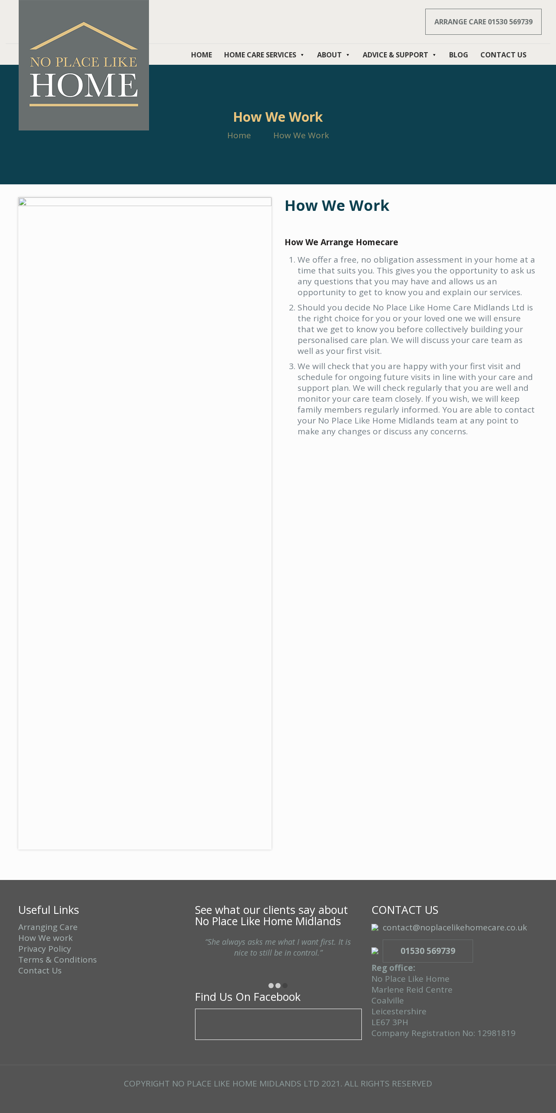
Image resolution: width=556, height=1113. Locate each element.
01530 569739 (427, 950)
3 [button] (285, 985)
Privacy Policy (44, 948)
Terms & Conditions (57, 959)
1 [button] (271, 985)
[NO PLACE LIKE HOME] (84, 65)
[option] (278, 955)
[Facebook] (277, 1099)
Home (239, 135)
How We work (45, 937)
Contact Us (40, 970)
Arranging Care (48, 927)
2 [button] (278, 985)
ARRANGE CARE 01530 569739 (483, 22)
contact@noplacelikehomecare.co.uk (455, 927)
